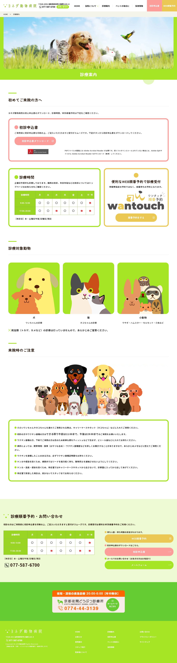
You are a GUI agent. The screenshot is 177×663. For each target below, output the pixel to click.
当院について (90, 6)
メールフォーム (139, 564)
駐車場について (81, 652)
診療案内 (106, 6)
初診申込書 (154, 5)
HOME (77, 6)
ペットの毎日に (122, 6)
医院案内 (78, 642)
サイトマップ (145, 642)
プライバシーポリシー (148, 637)
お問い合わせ (63, 6)
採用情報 (139, 6)
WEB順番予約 (169, 5)
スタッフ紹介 (80, 647)
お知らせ (78, 637)
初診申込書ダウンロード (35, 141)
